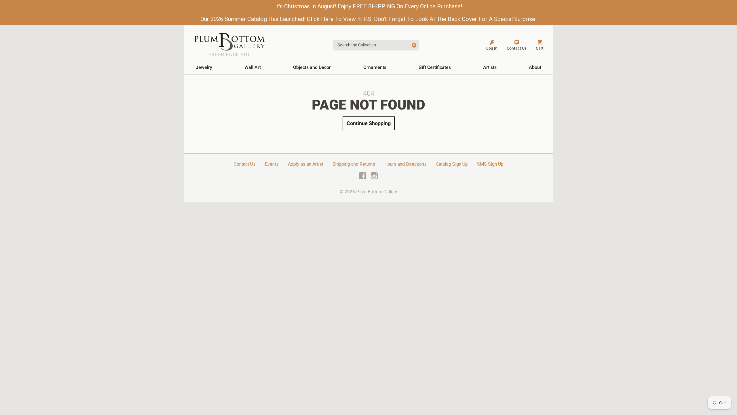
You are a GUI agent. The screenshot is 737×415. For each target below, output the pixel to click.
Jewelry (204, 67)
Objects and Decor (312, 67)
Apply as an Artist (305, 164)
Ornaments (374, 67)
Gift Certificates (435, 67)
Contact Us (245, 164)
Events (272, 164)
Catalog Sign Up (452, 164)
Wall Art (252, 67)
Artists (490, 67)
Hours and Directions (405, 164)
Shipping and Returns (354, 164)
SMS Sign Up (490, 164)
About (535, 67)
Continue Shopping (369, 123)
